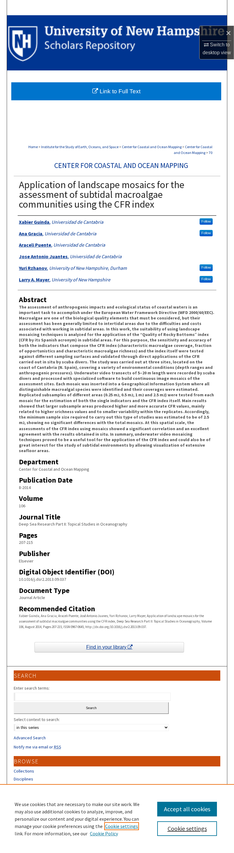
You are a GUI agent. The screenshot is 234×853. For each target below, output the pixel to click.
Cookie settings (121, 826)
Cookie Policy (104, 833)
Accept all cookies (187, 809)
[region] (117, 818)
